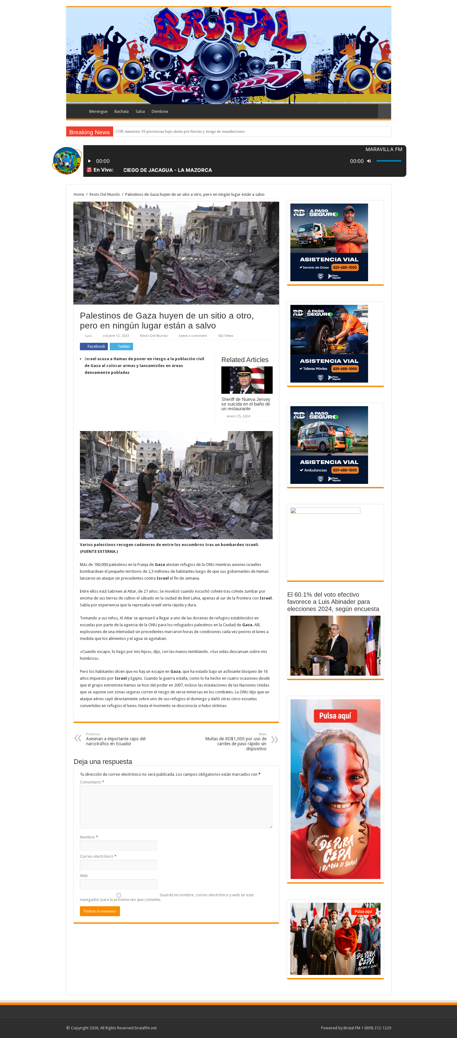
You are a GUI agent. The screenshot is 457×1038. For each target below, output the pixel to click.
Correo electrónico (98, 856)
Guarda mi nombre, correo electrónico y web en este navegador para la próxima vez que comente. (167, 897)
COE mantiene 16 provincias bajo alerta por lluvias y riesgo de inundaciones (180, 131)
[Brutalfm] (228, 55)
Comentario (92, 782)
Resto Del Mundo (105, 194)
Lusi (88, 336)
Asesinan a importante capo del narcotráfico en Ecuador (115, 739)
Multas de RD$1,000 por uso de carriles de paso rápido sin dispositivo (235, 741)
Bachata (121, 111)
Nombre (89, 837)
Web (84, 875)
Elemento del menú (77, 110)
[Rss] (313, 1027)
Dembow (160, 111)
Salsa (140, 111)
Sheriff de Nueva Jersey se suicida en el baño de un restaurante (245, 404)
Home (79, 194)
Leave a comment (193, 336)
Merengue (98, 111)
